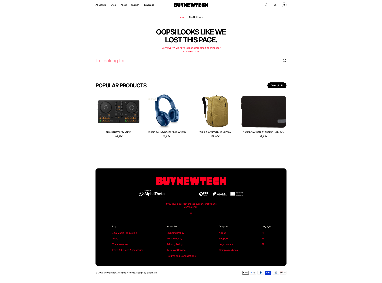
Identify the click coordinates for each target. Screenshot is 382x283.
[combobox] (191, 60)
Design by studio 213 (146, 272)
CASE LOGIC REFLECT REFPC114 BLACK (263, 132)
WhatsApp (192, 206)
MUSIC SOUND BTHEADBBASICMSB (167, 132)
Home (181, 17)
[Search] (283, 61)
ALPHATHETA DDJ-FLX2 (118, 132)
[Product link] (118, 111)
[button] (266, 4)
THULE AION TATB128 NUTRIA (215, 132)
